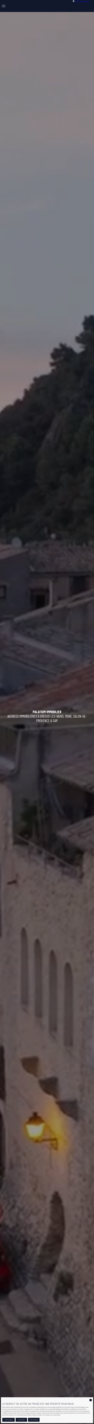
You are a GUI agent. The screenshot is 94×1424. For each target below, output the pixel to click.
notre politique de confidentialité (51, 1415)
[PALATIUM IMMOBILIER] (83, 6)
